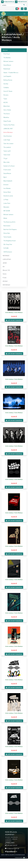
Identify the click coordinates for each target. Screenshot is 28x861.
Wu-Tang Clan (7, 244)
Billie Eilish (6, 106)
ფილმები (6, 255)
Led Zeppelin (7, 76)
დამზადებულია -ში (21, 857)
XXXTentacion (7, 252)
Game (4, 274)
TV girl (5, 158)
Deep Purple (7, 121)
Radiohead (6, 69)
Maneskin (6, 207)
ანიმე (5, 263)
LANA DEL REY (8, 128)
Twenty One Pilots (8, 125)
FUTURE (6, 248)
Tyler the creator (8, 143)
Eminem (5, 184)
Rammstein (6, 225)
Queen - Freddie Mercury (10, 72)
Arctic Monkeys (8, 132)
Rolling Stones (7, 80)
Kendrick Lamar (8, 196)
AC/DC (5, 102)
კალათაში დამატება (14, 320)
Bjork (5, 177)
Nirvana (5, 95)
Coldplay (6, 87)
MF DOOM (6, 211)
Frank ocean (7, 169)
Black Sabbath (7, 181)
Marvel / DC (6, 270)
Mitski (5, 218)
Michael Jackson (8, 61)
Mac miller (6, 162)
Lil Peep (5, 199)
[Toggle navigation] (24, 13)
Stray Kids (6, 233)
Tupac (5, 98)
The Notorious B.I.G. (9, 222)
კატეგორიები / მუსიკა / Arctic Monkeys (13, 37)
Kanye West (7, 192)
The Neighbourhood (9, 240)
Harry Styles (7, 110)
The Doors (6, 113)
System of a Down (9, 166)
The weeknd (7, 147)
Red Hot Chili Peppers (10, 229)
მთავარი (7, 837)
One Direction (7, 136)
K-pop (4, 277)
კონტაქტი (14, 839)
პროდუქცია (8, 841)
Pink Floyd (6, 54)
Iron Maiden (7, 188)
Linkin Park (6, 203)
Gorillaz (5, 84)
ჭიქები (5, 281)
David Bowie (7, 65)
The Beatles (7, 57)
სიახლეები (8, 839)
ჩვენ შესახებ (14, 837)
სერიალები (7, 259)
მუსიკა (5, 50)
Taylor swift (7, 151)
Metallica (6, 117)
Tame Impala (7, 237)
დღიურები (6, 285)
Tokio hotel (6, 154)
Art (4, 266)
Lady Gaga (6, 140)
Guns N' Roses (7, 91)
